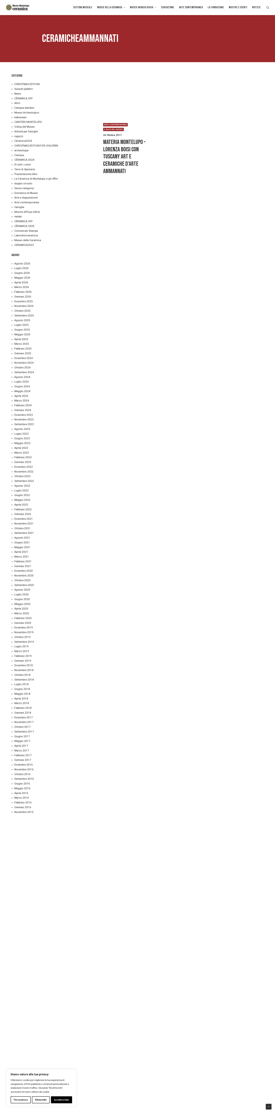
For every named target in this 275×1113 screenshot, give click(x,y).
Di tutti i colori (22, 164)
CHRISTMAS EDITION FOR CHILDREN (36, 145)
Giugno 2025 (22, 329)
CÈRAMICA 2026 (24, 226)
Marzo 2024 (21, 400)
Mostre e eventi (238, 7)
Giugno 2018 (22, 689)
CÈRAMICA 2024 (24, 159)
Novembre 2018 (24, 670)
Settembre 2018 (24, 679)
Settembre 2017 (24, 731)
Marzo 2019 (21, 651)
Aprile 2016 (21, 793)
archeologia (21, 150)
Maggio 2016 (22, 788)
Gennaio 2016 (22, 807)
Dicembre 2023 (23, 414)
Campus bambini (24, 107)
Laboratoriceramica (26, 235)
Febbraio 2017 (23, 755)
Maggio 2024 (22, 391)
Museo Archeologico (26, 112)
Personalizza (21, 1100)
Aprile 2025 (21, 339)
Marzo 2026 (21, 287)
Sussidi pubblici (23, 88)
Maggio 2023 (22, 443)
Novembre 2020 (24, 575)
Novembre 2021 (24, 523)
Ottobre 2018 (22, 674)
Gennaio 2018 (22, 712)
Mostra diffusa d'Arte (27, 211)
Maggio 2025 (22, 334)
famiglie (19, 207)
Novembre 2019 (24, 632)
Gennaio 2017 (22, 759)
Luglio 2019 (21, 646)
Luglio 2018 (21, 684)
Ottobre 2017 (22, 726)
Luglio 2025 (21, 324)
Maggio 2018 (22, 693)
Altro (17, 103)
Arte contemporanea (26, 202)
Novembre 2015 (24, 812)
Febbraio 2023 (23, 457)
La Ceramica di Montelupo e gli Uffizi (36, 178)
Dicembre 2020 (23, 570)
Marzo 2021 (21, 556)
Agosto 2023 (22, 429)
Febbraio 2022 (23, 509)
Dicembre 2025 (23, 301)
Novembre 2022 (24, 471)
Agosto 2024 (22, 377)
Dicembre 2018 (23, 665)
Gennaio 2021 (22, 566)
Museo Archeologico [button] (141, 7)
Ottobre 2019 (22, 637)
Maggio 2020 (22, 604)
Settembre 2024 (24, 372)
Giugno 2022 (22, 495)
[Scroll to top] (268, 1106)
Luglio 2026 (21, 268)
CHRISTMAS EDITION (27, 84)
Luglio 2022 (21, 490)
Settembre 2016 (24, 778)
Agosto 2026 (22, 263)
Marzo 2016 (21, 797)
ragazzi (18, 136)
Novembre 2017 (24, 722)
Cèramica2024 (23, 140)
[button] (267, 7)
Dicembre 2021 (23, 518)
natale (18, 216)
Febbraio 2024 (23, 405)
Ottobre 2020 (22, 580)
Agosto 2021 (22, 537)
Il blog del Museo (24, 126)
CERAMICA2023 (24, 245)
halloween (20, 117)
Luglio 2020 (21, 594)
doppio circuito (23, 183)
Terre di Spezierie (24, 169)
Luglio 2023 (21, 433)
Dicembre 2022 (23, 466)
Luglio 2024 (21, 381)
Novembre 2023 (24, 419)
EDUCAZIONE (167, 7)
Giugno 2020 (22, 599)
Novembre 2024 (24, 362)
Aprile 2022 (21, 504)
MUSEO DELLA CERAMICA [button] (109, 7)
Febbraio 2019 (23, 656)
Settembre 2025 (24, 315)
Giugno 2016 (22, 783)
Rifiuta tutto (41, 1100)
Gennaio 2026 (22, 296)
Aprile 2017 (21, 745)
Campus (19, 155)
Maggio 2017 (22, 741)
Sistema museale (82, 7)
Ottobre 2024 (22, 367)
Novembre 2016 (24, 769)
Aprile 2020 (21, 608)
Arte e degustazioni (26, 197)
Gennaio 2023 (22, 462)
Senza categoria (24, 188)
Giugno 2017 (22, 736)
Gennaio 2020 (22, 622)
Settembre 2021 (24, 532)
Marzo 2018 (21, 703)
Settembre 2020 (24, 585)
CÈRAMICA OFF (23, 98)
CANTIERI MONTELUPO (28, 121)
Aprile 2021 (21, 551)
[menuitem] (83, 7)
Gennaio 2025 (22, 353)
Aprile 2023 (21, 447)
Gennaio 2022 (22, 514)
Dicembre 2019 (23, 627)
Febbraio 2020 (23, 618)
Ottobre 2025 (22, 310)
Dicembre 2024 (23, 358)
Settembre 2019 (24, 641)
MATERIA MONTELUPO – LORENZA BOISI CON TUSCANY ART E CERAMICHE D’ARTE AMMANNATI (124, 157)
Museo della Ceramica (27, 240)
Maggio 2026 (22, 277)
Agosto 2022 (22, 485)
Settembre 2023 (24, 424)
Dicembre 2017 (23, 717)
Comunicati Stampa (26, 230)
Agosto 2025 (22, 320)
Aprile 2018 (21, 698)
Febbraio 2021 (23, 561)
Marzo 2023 (21, 452)
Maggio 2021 (22, 547)
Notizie (256, 7)
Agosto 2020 (22, 589)
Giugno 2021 (22, 542)
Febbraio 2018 (23, 707)
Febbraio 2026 (23, 291)
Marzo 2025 (21, 343)
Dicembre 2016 (23, 764)
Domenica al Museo (26, 193)
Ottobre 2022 (22, 476)
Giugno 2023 (22, 438)
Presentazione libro (25, 174)
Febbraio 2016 (23, 802)
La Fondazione (216, 7)
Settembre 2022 (24, 481)
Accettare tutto (61, 1100)
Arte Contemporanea (191, 7)
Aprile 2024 (21, 395)
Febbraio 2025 (23, 348)
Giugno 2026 (22, 272)
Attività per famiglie (26, 131)
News (17, 93)
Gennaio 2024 (22, 410)
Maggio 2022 (22, 499)
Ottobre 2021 (22, 528)
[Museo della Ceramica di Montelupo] (17, 7)
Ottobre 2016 (22, 774)
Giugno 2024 (22, 386)
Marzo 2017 (21, 750)
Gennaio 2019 (22, 660)
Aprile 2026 (21, 282)
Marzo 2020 (21, 613)
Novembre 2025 (24, 306)
